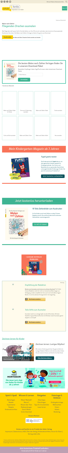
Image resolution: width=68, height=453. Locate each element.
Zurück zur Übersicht (8, 85)
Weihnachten (57, 405)
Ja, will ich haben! (40, 224)
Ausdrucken (7, 37)
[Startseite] (13, 11)
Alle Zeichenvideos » (45, 358)
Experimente (11, 405)
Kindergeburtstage (57, 402)
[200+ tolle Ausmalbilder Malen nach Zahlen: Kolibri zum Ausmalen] (42, 125)
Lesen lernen (42, 407)
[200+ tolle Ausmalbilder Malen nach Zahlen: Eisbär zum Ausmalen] (42, 100)
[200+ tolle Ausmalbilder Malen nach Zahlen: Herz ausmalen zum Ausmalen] (58, 125)
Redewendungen (26, 407)
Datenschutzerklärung (9, 359)
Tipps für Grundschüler (41, 405)
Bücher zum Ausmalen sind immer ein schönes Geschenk (40, 289)
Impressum (8, 431)
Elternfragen (42, 402)
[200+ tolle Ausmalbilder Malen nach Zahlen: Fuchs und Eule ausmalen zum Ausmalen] (9, 125)
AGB (24, 431)
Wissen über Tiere (26, 405)
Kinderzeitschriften (59, 1)
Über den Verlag (32, 431)
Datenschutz (18, 431)
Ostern (57, 407)
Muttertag (57, 412)
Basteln (11, 402)
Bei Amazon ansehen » (35, 299)
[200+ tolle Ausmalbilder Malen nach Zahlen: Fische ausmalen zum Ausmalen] (58, 100)
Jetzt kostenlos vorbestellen (53, 176)
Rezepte (11, 407)
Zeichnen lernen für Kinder (13, 339)
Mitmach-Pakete (50, 1)
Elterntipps (41, 400)
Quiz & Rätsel (26, 409)
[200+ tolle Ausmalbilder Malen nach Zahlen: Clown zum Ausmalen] (26, 125)
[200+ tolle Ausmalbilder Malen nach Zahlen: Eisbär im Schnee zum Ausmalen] (9, 100)
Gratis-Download (26, 412)
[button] (18, 352)
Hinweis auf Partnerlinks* (61, 20)
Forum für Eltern (56, 431)
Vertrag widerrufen (34, 434)
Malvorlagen (11, 400)
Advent (57, 409)
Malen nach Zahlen (8, 23)
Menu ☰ (64, 8)
